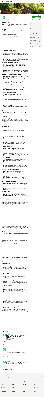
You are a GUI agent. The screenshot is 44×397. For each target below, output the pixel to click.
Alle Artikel (24, 391)
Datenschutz (35, 385)
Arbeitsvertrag (14, 388)
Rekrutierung (24, 384)
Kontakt (35, 391)
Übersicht (2, 381)
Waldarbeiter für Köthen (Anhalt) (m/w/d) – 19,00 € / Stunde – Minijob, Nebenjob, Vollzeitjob (15, 336)
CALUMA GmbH (8, 14)
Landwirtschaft (8, 334)
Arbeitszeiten (13, 391)
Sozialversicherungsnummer (27, 390)
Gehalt (13, 390)
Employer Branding (3, 387)
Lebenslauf (13, 385)
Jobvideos (2, 388)
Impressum (35, 390)
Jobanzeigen (2, 384)
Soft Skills (24, 385)
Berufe (13, 384)
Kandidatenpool (3, 385)
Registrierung (35, 381)
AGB (34, 388)
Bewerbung (13, 387)
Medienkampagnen (3, 391)
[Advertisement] (15, 43)
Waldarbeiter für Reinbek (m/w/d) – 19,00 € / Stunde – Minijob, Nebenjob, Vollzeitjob (15, 351)
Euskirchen (39, 28)
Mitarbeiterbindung (25, 388)
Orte (34, 384)
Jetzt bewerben (37, 17)
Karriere (24, 387)
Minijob (8, 19)
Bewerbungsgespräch (26, 381)
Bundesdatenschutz (36, 387)
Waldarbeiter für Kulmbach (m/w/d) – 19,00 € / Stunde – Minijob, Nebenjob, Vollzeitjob (15, 363)
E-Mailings (2, 390)
